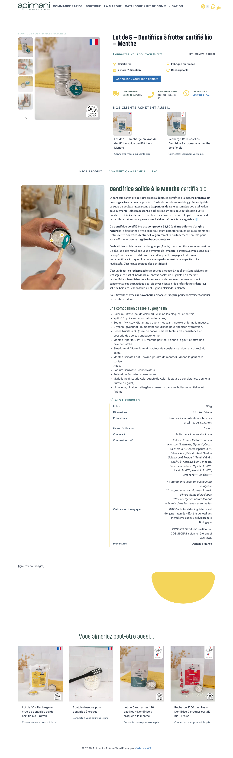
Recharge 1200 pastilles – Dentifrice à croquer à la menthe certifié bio (189, 143)
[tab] (90, 171)
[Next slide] (26, 117)
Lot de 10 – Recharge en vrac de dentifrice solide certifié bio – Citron (38, 712)
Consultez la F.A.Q (201, 94)
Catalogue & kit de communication (154, 6)
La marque (113, 6)
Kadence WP (143, 748)
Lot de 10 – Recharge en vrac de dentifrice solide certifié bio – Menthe (135, 143)
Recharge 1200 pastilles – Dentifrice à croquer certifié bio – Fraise (192, 712)
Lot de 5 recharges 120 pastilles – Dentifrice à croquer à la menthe (139, 712)
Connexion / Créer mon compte (137, 78)
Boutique (93, 6)
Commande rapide (68, 6)
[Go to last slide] (26, 39)
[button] (25, 47)
